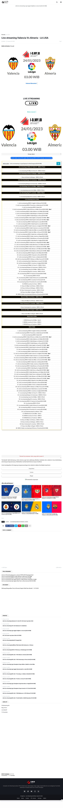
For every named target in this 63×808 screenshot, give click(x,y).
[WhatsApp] (22, 526)
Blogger (31, 475)
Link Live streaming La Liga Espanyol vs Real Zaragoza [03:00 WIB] (26, 163)
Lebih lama (58, 567)
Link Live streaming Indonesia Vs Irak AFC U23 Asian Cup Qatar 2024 (18, 621)
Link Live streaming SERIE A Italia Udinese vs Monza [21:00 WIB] (31, 250)
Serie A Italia (32, 327)
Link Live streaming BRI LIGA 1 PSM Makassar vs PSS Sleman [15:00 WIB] (19, 693)
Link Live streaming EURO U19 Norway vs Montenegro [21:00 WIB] (17, 649)
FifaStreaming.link (5, 705)
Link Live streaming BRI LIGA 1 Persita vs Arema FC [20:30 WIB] (17, 678)
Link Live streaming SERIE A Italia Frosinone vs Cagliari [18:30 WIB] (31, 226)
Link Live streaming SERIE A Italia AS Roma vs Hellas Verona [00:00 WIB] (31, 209)
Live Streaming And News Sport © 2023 (34, 796)
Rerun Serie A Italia (32, 316)
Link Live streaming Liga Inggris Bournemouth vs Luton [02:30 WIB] (17, 669)
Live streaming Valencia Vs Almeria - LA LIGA (19, 521)
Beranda (3, 34)
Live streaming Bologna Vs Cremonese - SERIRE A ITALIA (32, 180)
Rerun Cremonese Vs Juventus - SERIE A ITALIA (33, 290)
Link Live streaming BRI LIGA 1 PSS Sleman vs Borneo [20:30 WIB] (17, 654)
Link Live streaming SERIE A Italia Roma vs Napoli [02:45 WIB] (31, 242)
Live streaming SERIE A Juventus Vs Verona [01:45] (33, 279)
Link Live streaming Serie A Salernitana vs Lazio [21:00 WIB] (33, 261)
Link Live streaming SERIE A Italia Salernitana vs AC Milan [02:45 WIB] (32, 244)
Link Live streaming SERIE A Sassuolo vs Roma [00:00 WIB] (33, 255)
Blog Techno (4, 707)
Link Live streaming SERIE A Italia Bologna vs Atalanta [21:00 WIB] (32, 213)
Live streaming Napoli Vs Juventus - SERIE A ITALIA (31, 192)
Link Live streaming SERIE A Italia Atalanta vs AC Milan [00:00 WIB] (32, 211)
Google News (31, 468)
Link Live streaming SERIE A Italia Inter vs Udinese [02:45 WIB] (32, 234)
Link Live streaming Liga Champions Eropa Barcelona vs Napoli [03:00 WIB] (19, 683)
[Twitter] (16, 526)
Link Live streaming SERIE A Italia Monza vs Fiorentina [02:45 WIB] (32, 238)
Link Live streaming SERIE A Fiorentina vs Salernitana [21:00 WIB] (32, 205)
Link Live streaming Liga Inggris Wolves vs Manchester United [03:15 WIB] (19, 579)
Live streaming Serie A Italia (32, 199)
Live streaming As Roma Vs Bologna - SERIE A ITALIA (32, 173)
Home (18, 798)
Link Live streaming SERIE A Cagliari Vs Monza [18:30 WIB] (32, 203)
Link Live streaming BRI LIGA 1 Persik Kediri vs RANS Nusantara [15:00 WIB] (19, 698)
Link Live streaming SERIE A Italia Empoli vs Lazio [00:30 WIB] (32, 221)
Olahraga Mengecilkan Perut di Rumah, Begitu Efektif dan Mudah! (17, 588)
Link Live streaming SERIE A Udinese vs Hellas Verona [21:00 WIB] (32, 259)
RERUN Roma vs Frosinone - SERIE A (32, 324)
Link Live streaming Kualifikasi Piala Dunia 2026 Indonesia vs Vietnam (18, 645)
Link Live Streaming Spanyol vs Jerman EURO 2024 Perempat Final (17, 575)
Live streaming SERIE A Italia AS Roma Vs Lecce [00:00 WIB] (33, 277)
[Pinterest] (19, 526)
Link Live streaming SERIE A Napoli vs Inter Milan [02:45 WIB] (32, 252)
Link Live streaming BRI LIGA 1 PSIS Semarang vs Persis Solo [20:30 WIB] (19, 659)
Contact (27, 798)
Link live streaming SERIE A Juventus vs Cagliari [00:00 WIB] (33, 263)
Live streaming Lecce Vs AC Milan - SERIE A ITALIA (32, 186)
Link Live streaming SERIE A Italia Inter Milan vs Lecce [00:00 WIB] (31, 230)
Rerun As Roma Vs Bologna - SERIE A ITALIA (32, 177)
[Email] (26, 526)
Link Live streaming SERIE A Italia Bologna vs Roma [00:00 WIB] (32, 215)
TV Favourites (5, 712)
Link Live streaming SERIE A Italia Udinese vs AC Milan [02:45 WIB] (31, 248)
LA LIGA (8, 34)
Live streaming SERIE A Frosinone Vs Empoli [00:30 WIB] (33, 273)
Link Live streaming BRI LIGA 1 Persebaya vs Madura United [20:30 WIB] (18, 673)
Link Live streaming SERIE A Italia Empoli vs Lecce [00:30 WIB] (32, 223)
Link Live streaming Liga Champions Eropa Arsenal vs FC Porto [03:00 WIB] (19, 688)
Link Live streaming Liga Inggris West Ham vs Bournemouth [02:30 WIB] (19, 581)
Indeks (44, 798)
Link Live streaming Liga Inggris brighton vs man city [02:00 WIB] (17, 630)
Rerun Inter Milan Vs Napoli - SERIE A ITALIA (32, 292)
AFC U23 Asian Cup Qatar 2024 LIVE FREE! (31, 6)
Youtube (31, 472)
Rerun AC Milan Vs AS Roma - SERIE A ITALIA (32, 286)
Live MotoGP (4, 710)
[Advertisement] (31, 18)
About (22, 798)
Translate (12, 775)
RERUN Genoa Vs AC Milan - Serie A (32, 320)
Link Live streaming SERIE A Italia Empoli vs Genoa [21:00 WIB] (31, 219)
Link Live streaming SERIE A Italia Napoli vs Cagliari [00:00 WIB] (33, 240)
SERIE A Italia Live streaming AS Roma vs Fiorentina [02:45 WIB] (33, 294)
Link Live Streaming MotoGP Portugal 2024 (12, 640)
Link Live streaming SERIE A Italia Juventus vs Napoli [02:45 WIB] (32, 236)
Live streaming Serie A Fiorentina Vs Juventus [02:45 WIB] (32, 281)
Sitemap (39, 798)
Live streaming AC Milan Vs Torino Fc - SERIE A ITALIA (32, 167)
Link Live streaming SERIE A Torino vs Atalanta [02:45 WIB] (33, 257)
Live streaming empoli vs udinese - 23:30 (32, 411)
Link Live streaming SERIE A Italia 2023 (32, 207)
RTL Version (33, 798)
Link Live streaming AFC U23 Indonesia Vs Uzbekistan (15, 625)
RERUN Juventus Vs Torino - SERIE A (32, 284)
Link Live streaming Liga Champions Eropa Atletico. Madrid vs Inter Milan (19, 664)
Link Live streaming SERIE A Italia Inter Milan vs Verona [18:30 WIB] (31, 232)
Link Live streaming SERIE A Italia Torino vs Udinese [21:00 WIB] (31, 246)
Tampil (12, 46)
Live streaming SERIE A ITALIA (33, 275)
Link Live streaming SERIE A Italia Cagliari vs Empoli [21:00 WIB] (31, 217)
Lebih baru (4, 567)
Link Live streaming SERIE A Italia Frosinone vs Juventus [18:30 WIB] (33, 228)
